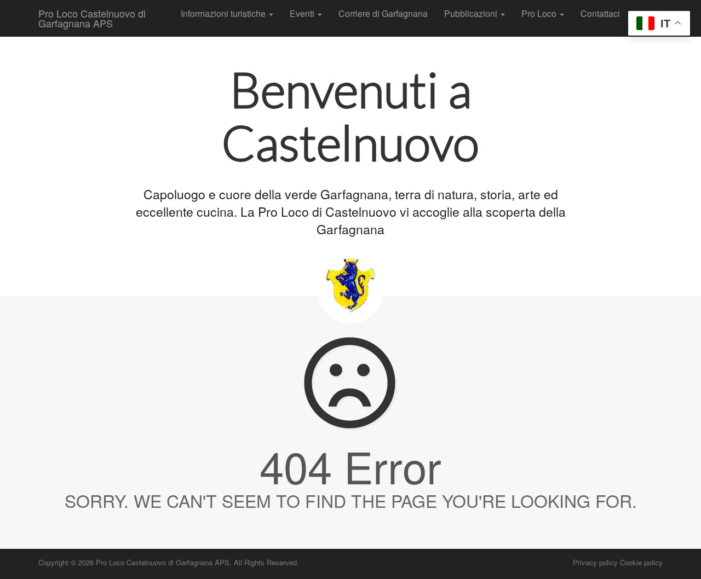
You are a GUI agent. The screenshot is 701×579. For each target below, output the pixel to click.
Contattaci (600, 13)
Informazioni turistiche (224, 13)
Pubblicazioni (471, 13)
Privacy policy (595, 562)
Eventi (303, 13)
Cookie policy (641, 562)
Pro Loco (540, 13)
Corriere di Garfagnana (383, 13)
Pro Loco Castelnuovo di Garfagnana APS (92, 18)
